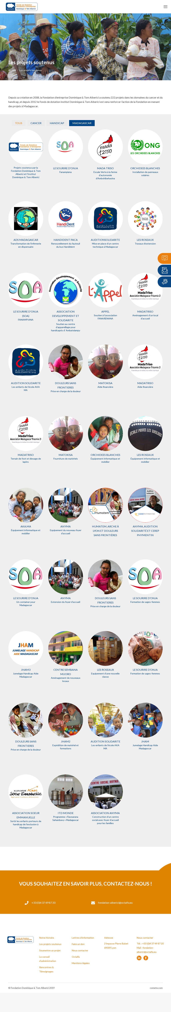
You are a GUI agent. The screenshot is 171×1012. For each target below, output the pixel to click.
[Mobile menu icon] (165, 7)
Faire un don (78, 944)
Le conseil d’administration (47, 958)
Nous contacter (80, 950)
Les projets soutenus (50, 944)
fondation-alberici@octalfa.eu (115, 902)
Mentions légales (81, 963)
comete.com (156, 987)
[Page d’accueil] (25, 146)
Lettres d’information (83, 937)
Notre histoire (46, 937)
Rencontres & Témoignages (46, 969)
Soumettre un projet (50, 950)
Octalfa (76, 956)
